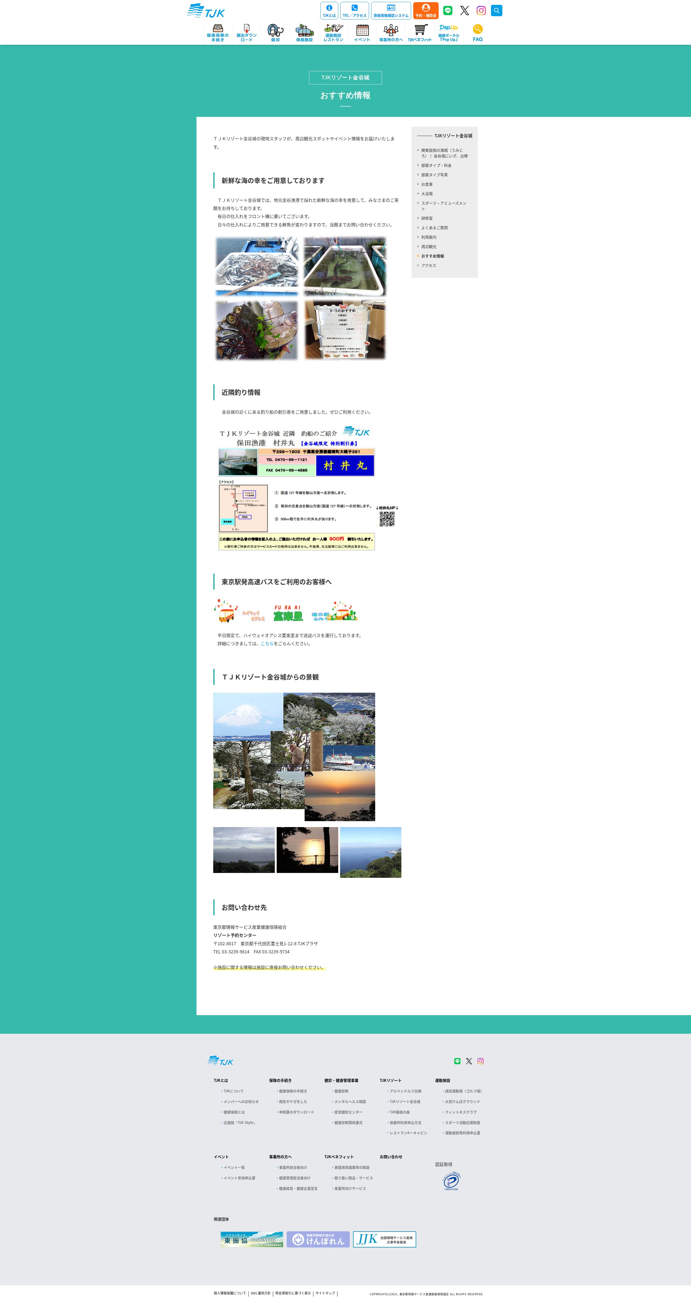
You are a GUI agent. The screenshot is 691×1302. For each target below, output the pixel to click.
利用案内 (428, 237)
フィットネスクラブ (461, 1111)
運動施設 (442, 1080)
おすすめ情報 (432, 256)
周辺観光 (428, 246)
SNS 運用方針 (261, 1293)
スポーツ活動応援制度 (462, 1122)
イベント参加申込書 (239, 1177)
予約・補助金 (425, 15)
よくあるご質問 (434, 227)
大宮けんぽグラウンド (462, 1101)
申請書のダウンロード (296, 1111)
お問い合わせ (391, 1156)
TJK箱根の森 (400, 1111)
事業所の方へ (280, 1156)
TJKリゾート (391, 1080)
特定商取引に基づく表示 (293, 1293)
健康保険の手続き (293, 1090)
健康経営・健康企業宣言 (298, 1188)
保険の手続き (280, 1080)
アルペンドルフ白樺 (405, 1090)
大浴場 (427, 193)
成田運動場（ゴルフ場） (464, 1090)
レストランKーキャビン (408, 1132)
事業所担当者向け (293, 1167)
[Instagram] (481, 11)
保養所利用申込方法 (405, 1122)
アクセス (428, 265)
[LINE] (448, 11)
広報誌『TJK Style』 (240, 1122)
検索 (496, 10)
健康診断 (341, 1090)
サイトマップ (325, 1293)
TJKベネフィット (339, 1156)
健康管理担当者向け (295, 1177)
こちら (267, 643)
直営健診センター (348, 1111)
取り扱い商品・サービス (353, 1177)
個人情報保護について (230, 1293)
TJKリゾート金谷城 (345, 77)
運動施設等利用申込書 (462, 1132)
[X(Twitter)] (465, 11)
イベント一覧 (234, 1167)
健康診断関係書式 (348, 1122)
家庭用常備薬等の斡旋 (352, 1167)
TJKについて (234, 1090)
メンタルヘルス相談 (350, 1101)
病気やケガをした (293, 1101)
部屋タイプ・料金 (436, 165)
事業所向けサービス (350, 1188)
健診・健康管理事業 (341, 1080)
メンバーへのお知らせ (241, 1101)
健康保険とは (234, 1111)
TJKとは (329, 15)
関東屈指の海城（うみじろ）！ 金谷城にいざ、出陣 (444, 152)
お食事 (427, 184)
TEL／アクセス (355, 15)
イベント (221, 1156)
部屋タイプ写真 (434, 174)
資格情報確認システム (391, 15)
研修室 (427, 218)
